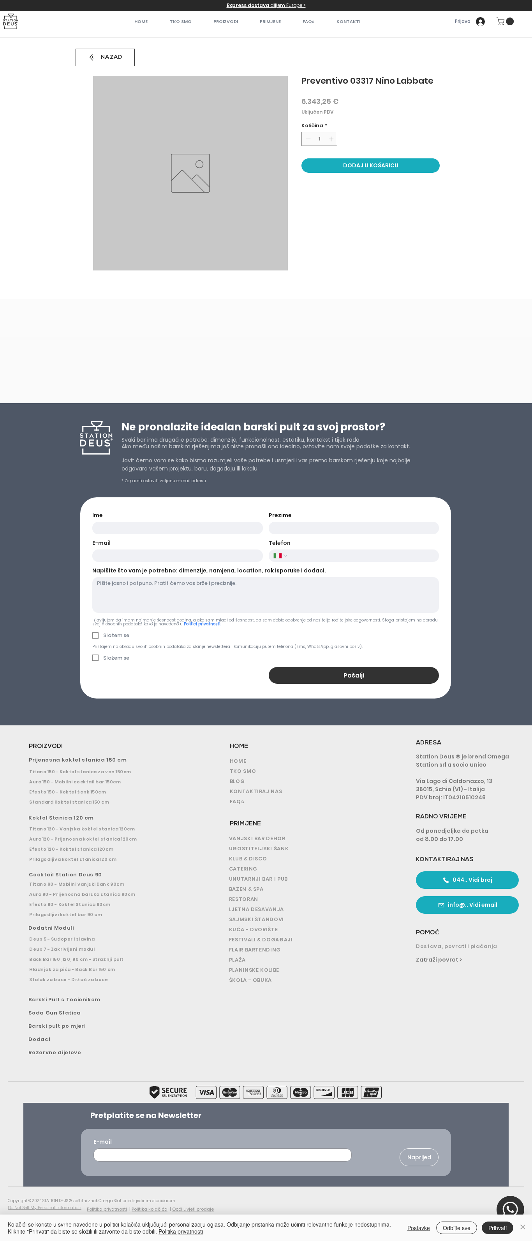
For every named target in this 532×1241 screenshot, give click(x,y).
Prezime (280, 515)
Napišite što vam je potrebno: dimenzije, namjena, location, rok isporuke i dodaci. (209, 570)
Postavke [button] (418, 1228)
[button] (226, 21)
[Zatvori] (522, 1228)
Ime (97, 515)
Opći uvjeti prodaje (193, 1209)
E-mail (101, 543)
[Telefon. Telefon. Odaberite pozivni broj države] (280, 556)
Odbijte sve (456, 1228)
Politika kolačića (149, 1209)
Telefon (280, 543)
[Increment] (331, 139)
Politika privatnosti (107, 1209)
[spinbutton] (319, 139)
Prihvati (497, 1228)
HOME (239, 747)
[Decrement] (307, 139)
